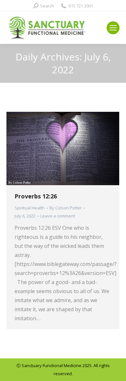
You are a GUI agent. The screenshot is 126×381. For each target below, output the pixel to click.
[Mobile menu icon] (113, 27)
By (65, 208)
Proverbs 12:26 (36, 196)
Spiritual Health (30, 208)
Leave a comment (57, 216)
